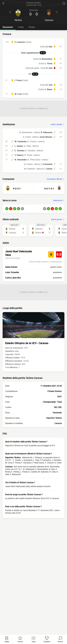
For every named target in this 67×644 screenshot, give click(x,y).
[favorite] (63, 3)
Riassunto (8, 27)
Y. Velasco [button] (19, 155)
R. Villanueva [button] (46, 132)
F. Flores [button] (18, 80)
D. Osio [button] (49, 46)
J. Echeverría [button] (46, 164)
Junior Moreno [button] (45, 137)
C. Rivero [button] (48, 89)
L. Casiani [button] (48, 168)
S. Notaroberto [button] (46, 59)
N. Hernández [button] (21, 159)
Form (21, 27)
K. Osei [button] (49, 68)
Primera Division (54, 391)
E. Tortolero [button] (20, 150)
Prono (32, 27)
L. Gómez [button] (19, 146)
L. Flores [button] (48, 63)
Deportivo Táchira (54, 418)
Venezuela (57, 412)
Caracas (58, 423)
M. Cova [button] (18, 94)
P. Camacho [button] (20, 42)
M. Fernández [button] (21, 141)
